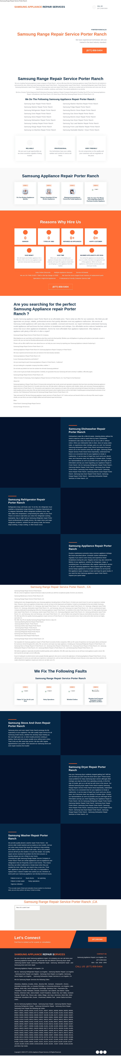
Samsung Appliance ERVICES (39, 954)
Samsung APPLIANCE (39, 6)
